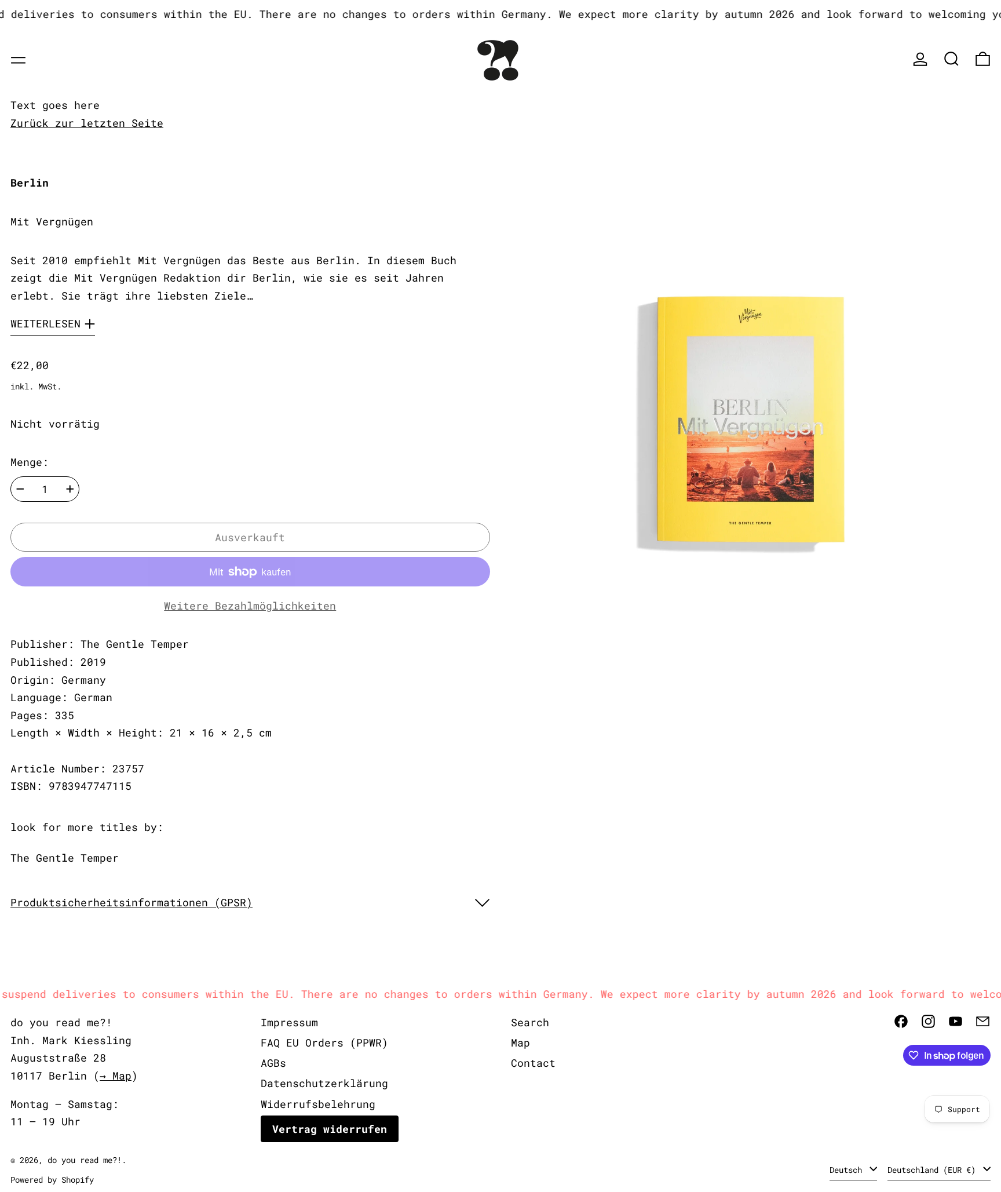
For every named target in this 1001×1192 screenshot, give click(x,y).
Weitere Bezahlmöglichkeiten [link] (250, 606)
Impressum (289, 1022)
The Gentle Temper (64, 858)
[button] (951, 59)
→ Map (115, 1075)
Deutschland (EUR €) (933, 1169)
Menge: (29, 462)
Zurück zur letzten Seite (86, 123)
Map (520, 1042)
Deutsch (848, 1169)
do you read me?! (85, 1159)
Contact (533, 1063)
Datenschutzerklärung (324, 1083)
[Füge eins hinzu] (70, 489)
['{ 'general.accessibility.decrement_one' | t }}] (20, 489)
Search (530, 1022)
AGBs (273, 1063)
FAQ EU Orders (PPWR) (324, 1042)
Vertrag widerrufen (329, 1129)
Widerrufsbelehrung (318, 1104)
